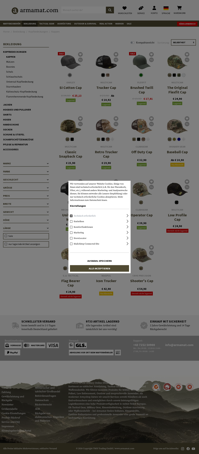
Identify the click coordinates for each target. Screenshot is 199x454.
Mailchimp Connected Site (86, 243)
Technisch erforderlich (85, 215)
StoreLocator (80, 238)
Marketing (79, 232)
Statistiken (79, 221)
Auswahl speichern (99, 260)
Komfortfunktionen (83, 227)
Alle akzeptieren (99, 268)
